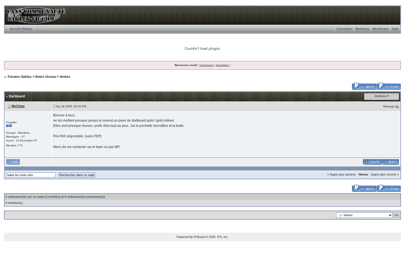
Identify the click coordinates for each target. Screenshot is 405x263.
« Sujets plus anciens (341, 174)
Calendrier (344, 28)
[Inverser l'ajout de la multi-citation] (372, 161)
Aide (395, 28)
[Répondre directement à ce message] (390, 161)
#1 (397, 106)
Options (380, 96)
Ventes (65, 77)
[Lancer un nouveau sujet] (388, 85)
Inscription (222, 65)
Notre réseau (45, 77)
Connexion (207, 65)
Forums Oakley (20, 77)
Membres (362, 28)
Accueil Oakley (21, 28)
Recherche (381, 28)
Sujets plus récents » (385, 174)
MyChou (18, 106)
